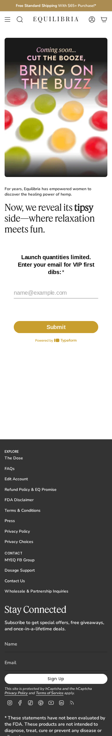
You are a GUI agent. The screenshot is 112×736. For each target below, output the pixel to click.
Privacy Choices (19, 541)
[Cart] (104, 19)
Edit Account (16, 479)
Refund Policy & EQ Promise (31, 489)
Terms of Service (49, 693)
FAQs (10, 468)
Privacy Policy (17, 531)
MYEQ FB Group (19, 560)
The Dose (14, 458)
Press (10, 521)
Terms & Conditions (22, 510)
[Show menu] (7, 19)
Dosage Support (20, 570)
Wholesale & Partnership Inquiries (36, 591)
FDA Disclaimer (19, 500)
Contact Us (15, 581)
